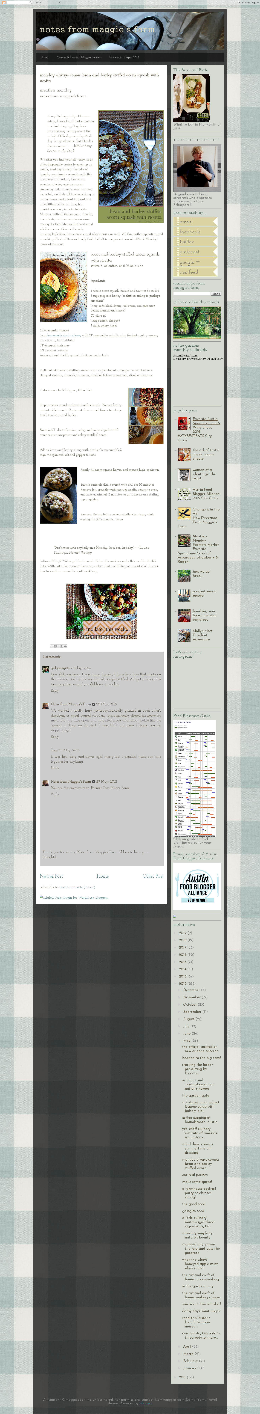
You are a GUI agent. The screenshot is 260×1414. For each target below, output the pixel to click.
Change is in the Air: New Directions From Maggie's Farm (199, 518)
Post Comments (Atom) (77, 887)
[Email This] (52, 646)
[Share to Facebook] (62, 646)
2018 (183, 940)
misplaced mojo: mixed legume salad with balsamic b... (200, 1107)
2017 (183, 947)
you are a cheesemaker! (201, 1304)
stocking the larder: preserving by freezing (198, 1069)
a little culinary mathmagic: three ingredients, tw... (198, 1222)
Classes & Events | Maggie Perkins (79, 57)
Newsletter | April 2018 (124, 57)
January (190, 1368)
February (191, 1361)
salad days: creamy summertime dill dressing (197, 1149)
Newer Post (51, 876)
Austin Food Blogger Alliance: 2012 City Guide (206, 494)
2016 (183, 955)
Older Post (153, 876)
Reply (55, 691)
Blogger (146, 1403)
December (192, 990)
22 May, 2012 (106, 704)
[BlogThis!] (55, 646)
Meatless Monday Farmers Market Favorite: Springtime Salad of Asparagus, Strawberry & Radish (198, 549)
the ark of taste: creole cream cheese (206, 454)
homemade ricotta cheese (63, 335)
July (186, 1026)
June (187, 1033)
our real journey (195, 1175)
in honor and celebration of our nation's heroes (198, 1085)
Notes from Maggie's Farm (71, 704)
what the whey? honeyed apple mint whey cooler (200, 1264)
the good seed (193, 1204)
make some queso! (197, 1182)
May (187, 1041)
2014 (183, 969)
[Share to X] (58, 646)
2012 (183, 984)
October (190, 1004)
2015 (183, 962)
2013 (183, 976)
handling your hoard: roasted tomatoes (205, 616)
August (189, 1019)
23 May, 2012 (69, 750)
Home (44, 57)
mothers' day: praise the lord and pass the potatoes (201, 1249)
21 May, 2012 (81, 668)
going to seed (193, 1211)
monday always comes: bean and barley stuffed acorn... (200, 1164)
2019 (183, 933)
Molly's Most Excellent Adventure (203, 635)
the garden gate (195, 1095)
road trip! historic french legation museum (196, 1322)
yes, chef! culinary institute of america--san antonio (200, 1133)
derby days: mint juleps (201, 1311)
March (189, 1354)
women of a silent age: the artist (204, 474)
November (192, 997)
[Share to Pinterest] (65, 646)
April (187, 1346)
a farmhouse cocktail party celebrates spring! (199, 1193)
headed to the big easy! (201, 1058)
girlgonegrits (60, 668)
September (193, 1012)
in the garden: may (197, 1286)
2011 (183, 1377)
